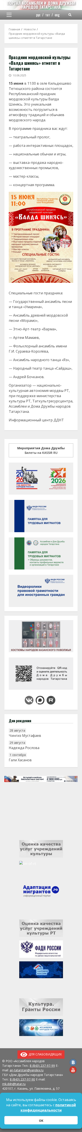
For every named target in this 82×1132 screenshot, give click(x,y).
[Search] (70, 15)
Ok (41, 1120)
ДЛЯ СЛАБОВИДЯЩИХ (44, 1054)
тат (47, 14)
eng (57, 14)
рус (38, 14)
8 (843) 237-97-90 (22, 1079)
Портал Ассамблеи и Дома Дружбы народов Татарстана (41, 5)
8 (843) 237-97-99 (42, 1065)
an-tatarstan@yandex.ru (27, 1070)
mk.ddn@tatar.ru (14, 1084)
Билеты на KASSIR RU (41, 450)
